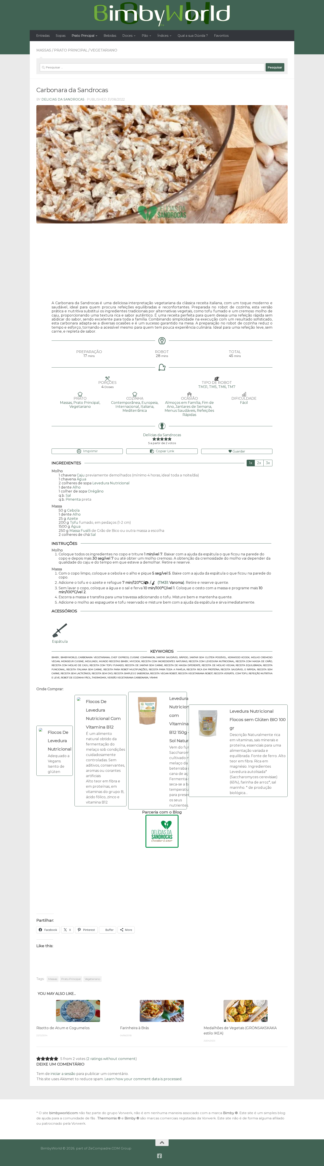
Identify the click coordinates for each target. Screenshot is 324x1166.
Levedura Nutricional (111, 483)
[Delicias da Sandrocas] (162, 831)
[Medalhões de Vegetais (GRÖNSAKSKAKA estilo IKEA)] (245, 1011)
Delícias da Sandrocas (162, 435)
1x (250, 463)
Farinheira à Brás (134, 1028)
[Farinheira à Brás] (162, 1011)
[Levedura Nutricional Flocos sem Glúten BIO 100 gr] (238, 751)
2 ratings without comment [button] (111, 1059)
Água (81, 479)
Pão (145, 36)
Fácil (244, 403)
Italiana (147, 407)
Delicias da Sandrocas (62, 99)
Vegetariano (103, 50)
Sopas (60, 36)
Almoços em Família (182, 403)
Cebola (73, 510)
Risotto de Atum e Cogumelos (62, 1028)
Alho (77, 487)
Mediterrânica (135, 410)
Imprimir (90, 451)
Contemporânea (125, 403)
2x (259, 463)
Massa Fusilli (80, 531)
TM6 (222, 387)
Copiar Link (165, 451)
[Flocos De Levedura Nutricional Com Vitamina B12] (100, 750)
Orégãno (96, 491)
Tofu (74, 522)
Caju (81, 475)
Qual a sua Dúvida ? (193, 36)
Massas (43, 50)
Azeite (72, 518)
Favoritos (221, 36)
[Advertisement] (162, 263)
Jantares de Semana (193, 407)
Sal (68, 495)
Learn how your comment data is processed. (143, 1079)
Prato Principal (83, 36)
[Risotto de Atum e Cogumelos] (78, 1011)
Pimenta (73, 499)
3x (268, 463)
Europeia (150, 403)
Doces (127, 36)
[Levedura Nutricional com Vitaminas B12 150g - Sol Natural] (157, 750)
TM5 (213, 387)
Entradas (43, 36)
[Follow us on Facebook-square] (159, 1156)
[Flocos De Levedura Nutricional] (55, 751)
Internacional (127, 407)
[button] (154, 439)
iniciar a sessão (63, 1074)
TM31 (202, 387)
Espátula (60, 641)
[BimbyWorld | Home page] (162, 14)
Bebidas (110, 36)
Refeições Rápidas (198, 412)
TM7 (231, 387)
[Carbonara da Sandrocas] (162, 164)
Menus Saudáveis (180, 410)
